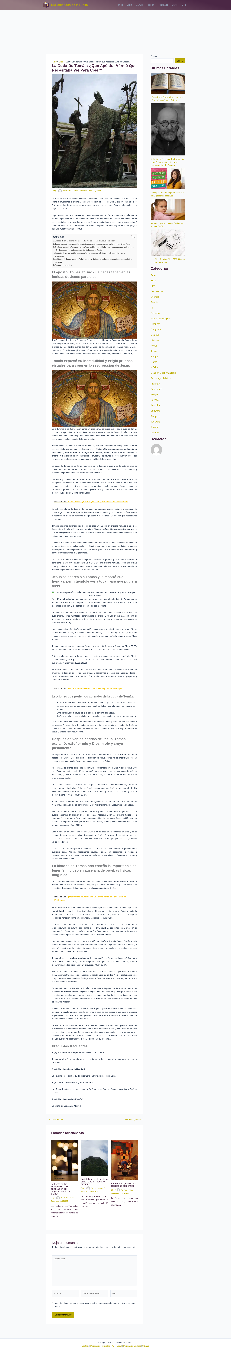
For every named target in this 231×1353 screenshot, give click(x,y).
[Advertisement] (115, 28)
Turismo (155, 427)
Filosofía (155, 313)
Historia (150, 5)
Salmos (139, 5)
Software (155, 410)
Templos (155, 416)
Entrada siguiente (134, 1120)
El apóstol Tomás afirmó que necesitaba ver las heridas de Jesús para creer (85, 241)
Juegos (154, 356)
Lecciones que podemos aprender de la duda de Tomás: (80, 250)
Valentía (155, 432)
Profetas (155, 383)
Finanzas (155, 324)
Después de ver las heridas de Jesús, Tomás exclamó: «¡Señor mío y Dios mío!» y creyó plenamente (90, 254)
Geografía (156, 329)
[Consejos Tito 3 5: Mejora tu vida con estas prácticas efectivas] (168, 178)
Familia (154, 302)
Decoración (157, 291)
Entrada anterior (54, 1120)
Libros (154, 362)
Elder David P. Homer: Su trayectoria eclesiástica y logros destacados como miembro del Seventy (167, 162)
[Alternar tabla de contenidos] (132, 237)
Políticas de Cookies (132, 1346)
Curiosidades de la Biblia (69, 5)
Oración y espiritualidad (163, 372)
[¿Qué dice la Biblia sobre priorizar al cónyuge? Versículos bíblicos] (168, 83)
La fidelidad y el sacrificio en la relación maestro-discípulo (94, 1181)
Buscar (154, 56)
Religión (155, 394)
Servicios (155, 405)
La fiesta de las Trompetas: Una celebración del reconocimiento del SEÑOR (61, 1189)
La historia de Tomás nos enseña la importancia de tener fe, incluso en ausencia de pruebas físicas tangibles (93, 260)
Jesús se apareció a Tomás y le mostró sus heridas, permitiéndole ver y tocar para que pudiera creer (94, 247)
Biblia (129, 5)
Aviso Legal (117, 1346)
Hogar (154, 345)
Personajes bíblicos (161, 378)
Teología (155, 421)
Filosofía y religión (160, 318)
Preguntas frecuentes (63, 265)
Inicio (120, 5)
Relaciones (156, 389)
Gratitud (155, 334)
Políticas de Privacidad (100, 1346)
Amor (153, 275)
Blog (184, 5)
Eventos (155, 296)
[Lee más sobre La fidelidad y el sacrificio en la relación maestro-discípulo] (94, 1158)
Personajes (163, 5)
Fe (152, 307)
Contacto (85, 1346)
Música (154, 367)
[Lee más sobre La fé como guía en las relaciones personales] (124, 1160)
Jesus (175, 5)
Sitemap (145, 1346)
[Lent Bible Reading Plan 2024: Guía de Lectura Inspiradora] (168, 243)
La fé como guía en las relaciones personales (123, 1184)
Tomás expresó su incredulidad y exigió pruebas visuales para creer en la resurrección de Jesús (93, 244)
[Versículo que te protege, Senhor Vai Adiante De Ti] (168, 209)
